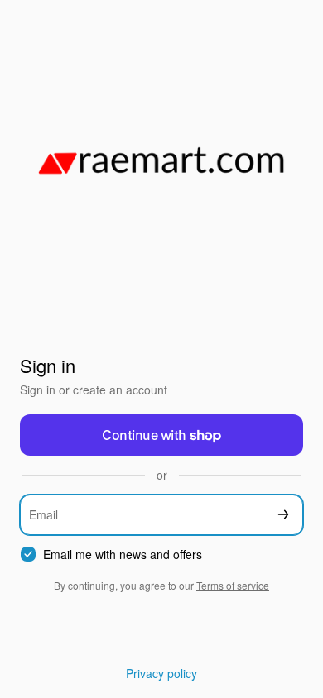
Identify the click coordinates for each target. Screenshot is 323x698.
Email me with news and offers (122, 554)
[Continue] (283, 514)
